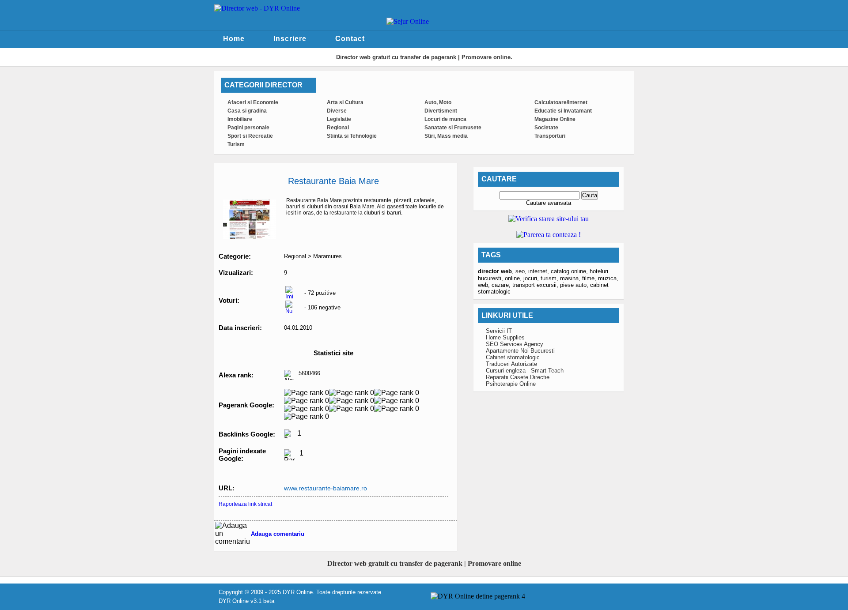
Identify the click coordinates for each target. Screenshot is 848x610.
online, (514, 278)
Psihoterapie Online (511, 383)
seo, (521, 271)
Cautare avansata (548, 203)
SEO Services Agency (514, 344)
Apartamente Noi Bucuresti (520, 350)
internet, (539, 271)
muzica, (608, 278)
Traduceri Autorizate (511, 364)
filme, (590, 278)
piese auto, (575, 285)
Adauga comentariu (277, 534)
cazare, (502, 285)
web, (485, 285)
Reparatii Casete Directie (517, 377)
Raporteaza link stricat (245, 504)
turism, (550, 278)
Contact (350, 38)
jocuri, (532, 278)
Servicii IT (499, 331)
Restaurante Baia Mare (333, 181)
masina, (571, 278)
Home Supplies (505, 337)
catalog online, (570, 271)
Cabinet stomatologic (513, 357)
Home (234, 38)
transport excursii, (536, 285)
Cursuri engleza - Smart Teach (525, 370)
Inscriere (290, 38)
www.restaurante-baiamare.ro (325, 488)
